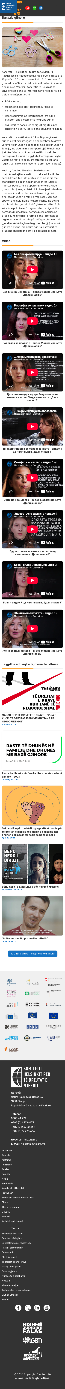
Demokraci (7, 1252)
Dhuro (5, 1202)
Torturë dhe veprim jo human (16, 1290)
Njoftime (6, 1160)
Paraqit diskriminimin (12, 1247)
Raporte (6, 1155)
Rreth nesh (7, 1193)
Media (5, 1179)
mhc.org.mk (30, 1139)
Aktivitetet (8, 1150)
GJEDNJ (6, 1212)
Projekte (6, 1174)
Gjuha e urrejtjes (10, 1295)
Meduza (6, 1280)
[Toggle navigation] (60, 8)
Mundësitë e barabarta (13, 1276)
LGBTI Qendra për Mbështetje (17, 1243)
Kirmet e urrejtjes (11, 1285)
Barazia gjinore (9, 1271)
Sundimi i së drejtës (12, 1238)
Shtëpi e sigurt (9, 1257)
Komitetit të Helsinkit (13, 1188)
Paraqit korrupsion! (11, 1266)
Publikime (7, 1164)
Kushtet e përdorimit (12, 1221)
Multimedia (7, 1183)
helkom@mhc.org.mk (33, 1143)
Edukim (5, 1299)
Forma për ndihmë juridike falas (18, 1197)
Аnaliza (5, 1169)
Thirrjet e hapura (10, 1207)
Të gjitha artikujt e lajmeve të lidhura (33, 953)
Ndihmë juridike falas (12, 1233)
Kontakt (6, 1216)
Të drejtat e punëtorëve (14, 1262)
